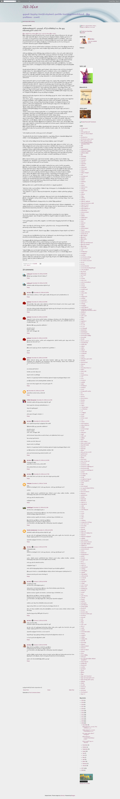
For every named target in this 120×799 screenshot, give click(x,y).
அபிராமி (83, 179)
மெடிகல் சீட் (83, 608)
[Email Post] (40, 263)
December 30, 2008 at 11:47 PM (41, 474)
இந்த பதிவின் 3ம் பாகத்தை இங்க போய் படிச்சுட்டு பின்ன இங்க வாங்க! (39, 33)
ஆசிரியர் (83, 215)
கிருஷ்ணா (83, 314)
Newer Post (26, 690)
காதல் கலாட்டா (84, 301)
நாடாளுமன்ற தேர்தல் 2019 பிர (87, 488)
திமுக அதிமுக (84, 441)
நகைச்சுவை (83, 463)
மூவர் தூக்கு (83, 603)
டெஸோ (82, 416)
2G (81, 135)
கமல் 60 (83, 278)
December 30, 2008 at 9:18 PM (41, 292)
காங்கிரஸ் (83, 298)
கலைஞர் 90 (83, 287)
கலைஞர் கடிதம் (84, 289)
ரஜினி (82, 621)
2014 (82, 710)
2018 (82, 704)
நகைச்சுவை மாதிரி (85, 464)
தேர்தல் (82, 457)
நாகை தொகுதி (84, 486)
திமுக (82, 439)
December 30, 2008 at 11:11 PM (44, 400)
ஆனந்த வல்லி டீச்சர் (85, 231)
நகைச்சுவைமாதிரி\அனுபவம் (87, 470)
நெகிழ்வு (83, 497)
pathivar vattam (84, 153)
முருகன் (83, 599)
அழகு (82, 196)
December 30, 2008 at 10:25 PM (39, 301)
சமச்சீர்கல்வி (83, 353)
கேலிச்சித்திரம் (84, 332)
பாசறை (82, 513)
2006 (82, 770)
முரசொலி (83, 597)
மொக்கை (83, 610)
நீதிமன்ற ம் (83, 493)
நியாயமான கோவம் (85, 491)
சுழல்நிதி (83, 382)
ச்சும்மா (82, 403)
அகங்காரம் (83, 158)
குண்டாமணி (84, 315)
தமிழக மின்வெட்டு (85, 425)
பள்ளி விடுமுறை (84, 509)
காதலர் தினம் (84, 300)
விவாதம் (83, 651)
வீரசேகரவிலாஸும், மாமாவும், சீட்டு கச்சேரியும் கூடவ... (89, 727)
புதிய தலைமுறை (84, 540)
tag (82, 154)
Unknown (29, 483)
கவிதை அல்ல (84, 293)
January (85, 765)
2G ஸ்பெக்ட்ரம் (84, 137)
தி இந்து (83, 437)
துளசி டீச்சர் (83, 455)
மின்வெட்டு (83, 590)
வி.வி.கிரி (83, 640)
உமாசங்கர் (83, 255)
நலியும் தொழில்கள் (85, 480)
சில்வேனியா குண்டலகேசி (86, 358)
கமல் (82, 276)
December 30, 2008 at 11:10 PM (36, 390)
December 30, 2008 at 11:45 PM (41, 421)
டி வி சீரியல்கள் (84, 409)
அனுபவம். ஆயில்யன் (85, 201)
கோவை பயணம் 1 (85, 340)
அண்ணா (83, 165)
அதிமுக (83, 170)
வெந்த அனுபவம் (84, 661)
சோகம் (82, 394)
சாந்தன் (82, 355)
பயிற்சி (82, 506)
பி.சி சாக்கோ (84, 525)
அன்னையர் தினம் (85, 212)
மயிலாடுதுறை (84, 570)
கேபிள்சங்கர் (83, 330)
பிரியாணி (83, 529)
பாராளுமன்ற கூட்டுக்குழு (86, 522)
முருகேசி (83, 601)
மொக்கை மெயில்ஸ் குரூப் (86, 613)
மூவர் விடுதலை (84, 604)
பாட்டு (82, 515)
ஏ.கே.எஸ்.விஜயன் (85, 269)
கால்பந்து (83, 303)
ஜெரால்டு (83, 681)
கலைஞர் (83, 285)
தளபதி (82, 430)
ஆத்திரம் (83, 226)
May (84, 757)
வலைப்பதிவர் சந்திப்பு (85, 631)
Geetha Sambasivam (32, 530)
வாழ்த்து (83, 637)
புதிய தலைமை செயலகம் (86, 541)
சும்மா (82, 378)
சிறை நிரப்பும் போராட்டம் (86, 367)
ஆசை (82, 221)
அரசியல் (83, 185)
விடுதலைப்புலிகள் (85, 646)
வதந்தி (82, 628)
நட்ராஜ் (82, 477)
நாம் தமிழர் (83, 489)
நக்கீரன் (83, 471)
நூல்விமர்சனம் (84, 495)
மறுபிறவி (83, 572)
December (85, 724)
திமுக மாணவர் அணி (85, 443)
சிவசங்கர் (83, 360)
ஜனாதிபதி (83, 668)
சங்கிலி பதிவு (84, 344)
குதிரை (82, 317)
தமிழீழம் (83, 427)
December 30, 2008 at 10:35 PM (39, 317)
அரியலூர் (83, 188)
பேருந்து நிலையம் (85, 554)
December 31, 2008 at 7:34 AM (39, 483)
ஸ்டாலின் (83, 685)
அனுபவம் (28, 265)
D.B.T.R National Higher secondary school (87, 143)
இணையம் (83, 237)
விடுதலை (83, 644)
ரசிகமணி (83, 617)
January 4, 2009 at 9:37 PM (40, 547)
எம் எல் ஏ (83, 264)
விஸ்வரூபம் (83, 656)
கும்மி (82, 319)
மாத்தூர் (83, 583)
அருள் (82, 192)
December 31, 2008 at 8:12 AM (40, 507)
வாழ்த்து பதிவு (84, 638)
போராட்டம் (83, 563)
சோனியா (83, 400)
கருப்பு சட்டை (84, 280)
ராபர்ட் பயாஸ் (83, 624)
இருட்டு (82, 240)
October (85, 747)
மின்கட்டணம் (84, 586)
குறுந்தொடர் (83, 321)
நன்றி (82, 484)
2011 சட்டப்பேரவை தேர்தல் (87, 133)
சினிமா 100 (83, 371)
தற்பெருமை (83, 432)
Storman (63, 795)
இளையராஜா (83, 246)
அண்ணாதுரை (84, 169)
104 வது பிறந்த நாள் (85, 131)
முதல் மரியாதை (84, 595)
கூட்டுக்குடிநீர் (84, 328)
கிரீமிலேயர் (83, 312)
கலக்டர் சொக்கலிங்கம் (86, 282)
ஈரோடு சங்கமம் (84, 248)
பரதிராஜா (83, 507)
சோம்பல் (83, 396)
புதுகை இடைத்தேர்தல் (85, 543)
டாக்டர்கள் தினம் (84, 407)
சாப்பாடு (83, 357)
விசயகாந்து (83, 642)
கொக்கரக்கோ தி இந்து (86, 335)
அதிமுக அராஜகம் (85, 172)
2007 (82, 768)
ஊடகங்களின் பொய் (85, 258)
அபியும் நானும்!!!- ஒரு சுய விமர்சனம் (87, 742)
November (85, 745)
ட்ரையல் (82, 421)
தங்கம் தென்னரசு (85, 423)
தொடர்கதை (83, 459)
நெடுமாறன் (83, 498)
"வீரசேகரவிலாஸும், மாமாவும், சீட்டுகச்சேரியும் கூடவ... (88, 730)
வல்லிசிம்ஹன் (30, 507)
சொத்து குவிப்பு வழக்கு (86, 391)
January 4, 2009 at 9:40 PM (40, 581)
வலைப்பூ (83, 633)
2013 (82, 712)
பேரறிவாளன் (83, 552)
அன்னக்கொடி (84, 210)
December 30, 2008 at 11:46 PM (41, 460)
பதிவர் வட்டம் (84, 502)
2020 (82, 700)
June (84, 755)
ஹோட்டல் (83, 694)
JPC (82, 145)
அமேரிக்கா (83, 181)
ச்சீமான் (82, 401)
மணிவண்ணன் (84, 567)
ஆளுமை (83, 230)
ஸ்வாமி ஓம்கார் (84, 692)
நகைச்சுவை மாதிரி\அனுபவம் (87, 466)
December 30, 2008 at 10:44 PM (39, 357)
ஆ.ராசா (82, 214)
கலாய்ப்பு (83, 284)
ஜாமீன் (82, 670)
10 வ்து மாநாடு (84, 128)
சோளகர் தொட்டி (84, 398)
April (84, 759)
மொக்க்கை (83, 615)
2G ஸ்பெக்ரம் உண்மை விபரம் (87, 139)
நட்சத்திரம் (83, 475)
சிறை (82, 366)
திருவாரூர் (83, 448)
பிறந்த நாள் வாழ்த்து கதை (86, 532)
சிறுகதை (83, 364)
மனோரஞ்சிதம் (84, 574)
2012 (82, 714)
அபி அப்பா (30, 7)
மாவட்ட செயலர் (84, 585)
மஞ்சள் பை (83, 565)
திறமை (82, 450)
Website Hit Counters (85, 783)
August (84, 751)
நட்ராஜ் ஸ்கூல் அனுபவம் (86, 479)
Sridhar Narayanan (31, 400)
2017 (82, 706)
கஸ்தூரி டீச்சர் (84, 296)
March (84, 761)
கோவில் (82, 339)
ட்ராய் (82, 419)
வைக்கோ (83, 667)
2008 (82, 723)
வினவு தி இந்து (84, 655)
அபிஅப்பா (83, 178)
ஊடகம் (82, 262)
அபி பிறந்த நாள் (84, 176)
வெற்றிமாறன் (84, 663)
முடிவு (82, 594)
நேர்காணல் (83, 500)
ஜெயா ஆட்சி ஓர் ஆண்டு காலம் (87, 677)
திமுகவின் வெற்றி (85, 445)
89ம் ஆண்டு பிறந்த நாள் (86, 140)
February (85, 763)
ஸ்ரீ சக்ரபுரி (83, 690)
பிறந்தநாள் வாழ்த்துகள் (86, 536)
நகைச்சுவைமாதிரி (85, 468)
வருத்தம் (83, 630)
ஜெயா (82, 674)
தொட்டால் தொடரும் (85, 461)
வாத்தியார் (83, 635)
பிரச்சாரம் (83, 527)
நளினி (82, 482)
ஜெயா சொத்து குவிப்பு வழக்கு (87, 679)
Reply (28, 278)
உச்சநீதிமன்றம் (84, 251)
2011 (82, 716)
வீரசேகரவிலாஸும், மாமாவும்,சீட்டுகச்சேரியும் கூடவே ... (88, 738)
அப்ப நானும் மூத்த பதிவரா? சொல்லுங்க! (88, 734)
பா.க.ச (82, 511)
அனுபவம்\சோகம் (84, 206)
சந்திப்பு (82, 348)
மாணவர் (83, 579)
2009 (82, 721)
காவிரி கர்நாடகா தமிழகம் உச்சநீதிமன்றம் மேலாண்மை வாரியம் (88, 309)
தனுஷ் (82, 434)
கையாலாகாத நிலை (85, 333)
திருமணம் (83, 446)
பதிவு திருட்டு (84, 504)
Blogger (73, 795)
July (84, 753)
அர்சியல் (83, 194)
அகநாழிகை (83, 160)
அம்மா (82, 183)
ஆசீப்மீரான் (83, 219)
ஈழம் (82, 249)
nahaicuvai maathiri (85, 151)
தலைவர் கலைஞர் (85, 428)
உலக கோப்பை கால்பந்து (86, 257)
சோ (82, 393)
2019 (82, 702)
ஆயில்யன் (29, 301)
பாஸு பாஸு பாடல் (85, 524)
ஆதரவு (82, 224)
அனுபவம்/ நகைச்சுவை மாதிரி (87, 203)
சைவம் (82, 389)
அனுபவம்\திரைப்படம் (85, 208)
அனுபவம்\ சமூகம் (85, 205)
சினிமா (82, 369)
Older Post (71, 690)
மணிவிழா (83, 568)
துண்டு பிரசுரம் (84, 454)
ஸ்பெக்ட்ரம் (83, 686)
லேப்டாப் (82, 626)
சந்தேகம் (83, 349)
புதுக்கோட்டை (84, 545)
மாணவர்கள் (83, 581)
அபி (82, 174)
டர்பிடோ (82, 405)
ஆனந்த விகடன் (84, 233)
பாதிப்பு (82, 516)
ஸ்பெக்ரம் (83, 688)
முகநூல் (83, 592)
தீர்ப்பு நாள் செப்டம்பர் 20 (86, 452)
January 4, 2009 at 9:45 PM (40, 644)
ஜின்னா (82, 672)
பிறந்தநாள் (83, 534)
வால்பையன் (29, 273)
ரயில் (82, 619)
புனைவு (82, 550)
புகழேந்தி (83, 538)
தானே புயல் (83, 436)
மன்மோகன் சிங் (84, 576)
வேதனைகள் (84, 665)
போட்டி (82, 561)
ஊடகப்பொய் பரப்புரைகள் (86, 260)
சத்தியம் (83, 346)
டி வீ (82, 410)
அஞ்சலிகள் (83, 163)
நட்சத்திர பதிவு (84, 473)
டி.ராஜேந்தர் (83, 412)
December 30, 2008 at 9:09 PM (39, 273)
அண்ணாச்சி (84, 167)
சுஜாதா (82, 384)
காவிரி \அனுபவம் (84, 307)
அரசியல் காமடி (84, 187)
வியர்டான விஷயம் (85, 649)
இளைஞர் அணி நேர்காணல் (87, 242)
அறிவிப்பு (83, 197)
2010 (82, 719)
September (85, 749)
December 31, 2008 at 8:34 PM (45, 530)
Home (48, 690)
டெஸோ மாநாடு (84, 418)
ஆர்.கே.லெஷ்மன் (84, 228)
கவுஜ (82, 294)
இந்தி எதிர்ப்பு (84, 239)
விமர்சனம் (83, 647)
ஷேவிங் (82, 683)
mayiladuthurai (84, 149)
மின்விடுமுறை (84, 588)
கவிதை (82, 291)
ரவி (27, 390)
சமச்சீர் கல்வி (84, 351)
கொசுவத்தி (83, 337)
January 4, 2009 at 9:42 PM (40, 620)
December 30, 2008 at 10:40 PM (39, 338)
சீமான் (82, 373)
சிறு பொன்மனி (84, 362)
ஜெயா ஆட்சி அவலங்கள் (86, 676)
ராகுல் (82, 622)
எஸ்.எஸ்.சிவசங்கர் (85, 266)
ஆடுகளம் (83, 223)
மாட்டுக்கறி (83, 577)
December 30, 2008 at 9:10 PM (39, 283)
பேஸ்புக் (82, 556)
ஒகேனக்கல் (83, 273)
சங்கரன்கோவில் (84, 342)
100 (82, 130)
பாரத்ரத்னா (83, 520)
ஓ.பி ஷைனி (83, 275)
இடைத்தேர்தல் (84, 235)
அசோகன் (83, 162)
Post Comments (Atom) (34, 692)
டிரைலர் (82, 414)
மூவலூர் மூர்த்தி (84, 606)
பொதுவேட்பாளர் (84, 559)
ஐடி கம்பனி (83, 271)
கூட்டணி (83, 324)
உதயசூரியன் (83, 253)
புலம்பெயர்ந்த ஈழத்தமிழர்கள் (87, 547)
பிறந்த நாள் (83, 531)
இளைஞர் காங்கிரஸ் (85, 244)
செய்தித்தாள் (84, 385)
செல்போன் (83, 387)
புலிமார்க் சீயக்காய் (85, 549)
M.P (82, 147)
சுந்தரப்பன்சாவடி (84, 375)
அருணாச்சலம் (84, 190)
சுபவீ (82, 376)
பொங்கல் (83, 558)
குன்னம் (83, 323)
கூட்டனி (83, 326)
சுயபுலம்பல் (83, 380)
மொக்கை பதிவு (84, 612)
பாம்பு (82, 518)
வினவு (82, 653)
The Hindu (83, 156)
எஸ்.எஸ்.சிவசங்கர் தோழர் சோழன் (88, 267)
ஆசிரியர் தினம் (84, 217)
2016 (82, 708)
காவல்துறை (83, 305)
